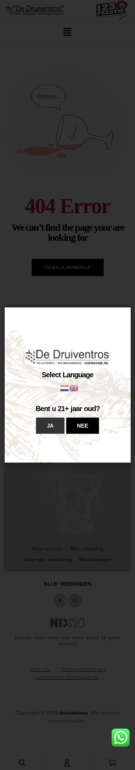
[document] (67, 385)
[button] (50, 426)
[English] (74, 387)
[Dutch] (64, 387)
